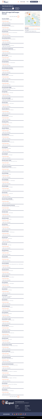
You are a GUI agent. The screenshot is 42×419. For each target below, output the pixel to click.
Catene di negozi (17, 408)
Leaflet (30, 25)
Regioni (16, 407)
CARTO (39, 25)
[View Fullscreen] (26, 12)
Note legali (26, 408)
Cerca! (17, 8)
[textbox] (7, 8)
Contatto (26, 407)
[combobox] (7, 8)
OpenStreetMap (33, 25)
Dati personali (27, 409)
